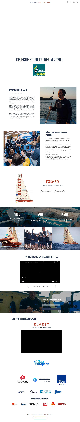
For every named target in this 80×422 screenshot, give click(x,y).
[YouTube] (77, 2)
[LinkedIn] (74, 2)
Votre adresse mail (45, 302)
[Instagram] (68, 2)
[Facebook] (71, 2)
